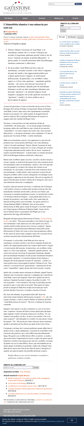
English (75, 18)
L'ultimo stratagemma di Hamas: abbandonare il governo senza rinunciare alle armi (70, 62)
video (43, 297)
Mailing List (58, 18)
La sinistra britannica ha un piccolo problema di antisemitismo (30, 393)
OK (72, 420)
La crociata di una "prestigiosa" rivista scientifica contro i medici (70, 43)
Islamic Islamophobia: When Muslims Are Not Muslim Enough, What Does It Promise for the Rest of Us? (28, 39)
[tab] (62, 37)
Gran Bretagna (25, 371)
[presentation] (62, 37)
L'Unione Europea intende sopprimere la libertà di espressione (30, 388)
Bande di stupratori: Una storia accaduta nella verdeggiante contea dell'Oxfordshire (29, 379)
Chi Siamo (8, 18)
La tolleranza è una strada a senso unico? (23, 386)
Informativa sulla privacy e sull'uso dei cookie (19, 415)
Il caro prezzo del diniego (17, 383)
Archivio (42, 18)
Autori (25, 18)
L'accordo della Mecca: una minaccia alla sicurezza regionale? (68, 73)
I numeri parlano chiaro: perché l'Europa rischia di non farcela (70, 52)
